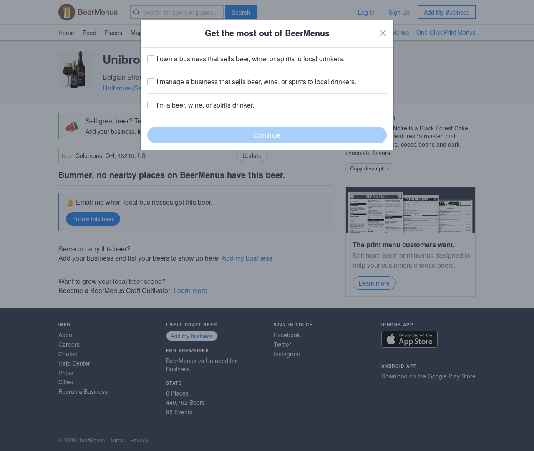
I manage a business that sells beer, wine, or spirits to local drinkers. (256, 81)
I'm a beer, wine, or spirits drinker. (205, 105)
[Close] (383, 33)
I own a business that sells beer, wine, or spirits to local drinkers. (250, 58)
